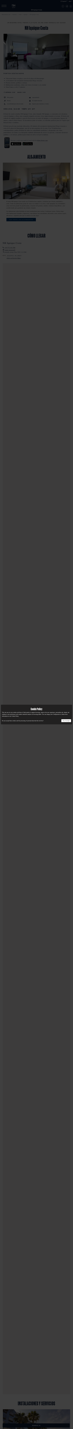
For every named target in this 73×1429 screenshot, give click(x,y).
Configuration (56, 714)
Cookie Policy (15, 716)
